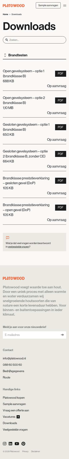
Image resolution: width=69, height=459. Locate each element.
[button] (34, 77)
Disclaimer (35, 451)
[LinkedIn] (10, 443)
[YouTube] (17, 443)
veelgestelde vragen (18, 246)
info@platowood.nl (14, 358)
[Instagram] (4, 443)
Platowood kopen (14, 397)
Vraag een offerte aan (16, 410)
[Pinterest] (23, 443)
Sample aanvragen (48, 5)
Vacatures (11, 416)
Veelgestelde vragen (15, 429)
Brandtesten (17, 55)
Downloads (10, 423)
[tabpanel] (34, 144)
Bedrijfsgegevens (13, 371)
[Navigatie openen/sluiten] (64, 5)
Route (6, 377)
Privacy (25, 451)
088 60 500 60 (12, 364)
